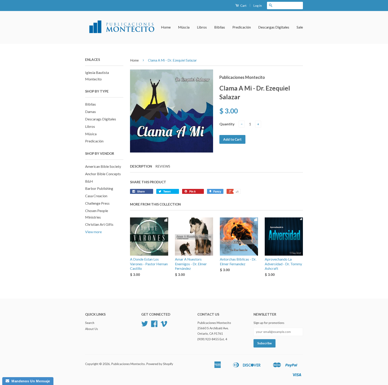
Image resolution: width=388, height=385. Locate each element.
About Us (91, 329)
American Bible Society (103, 166)
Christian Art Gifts (99, 224)
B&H (89, 181)
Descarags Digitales (100, 119)
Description (141, 166)
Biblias (219, 27)
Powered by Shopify (159, 364)
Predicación (241, 27)
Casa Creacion (96, 196)
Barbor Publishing (99, 188)
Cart (243, 5)
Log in (258, 5)
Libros (202, 27)
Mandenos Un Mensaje (29, 381)
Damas (90, 111)
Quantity (227, 124)
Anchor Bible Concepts (103, 174)
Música (91, 134)
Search (89, 323)
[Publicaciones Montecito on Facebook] (154, 325)
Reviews (162, 166)
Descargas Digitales (273, 27)
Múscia (184, 27)
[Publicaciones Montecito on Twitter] (144, 325)
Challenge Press (97, 203)
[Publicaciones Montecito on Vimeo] (164, 325)
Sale (300, 27)
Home (166, 27)
